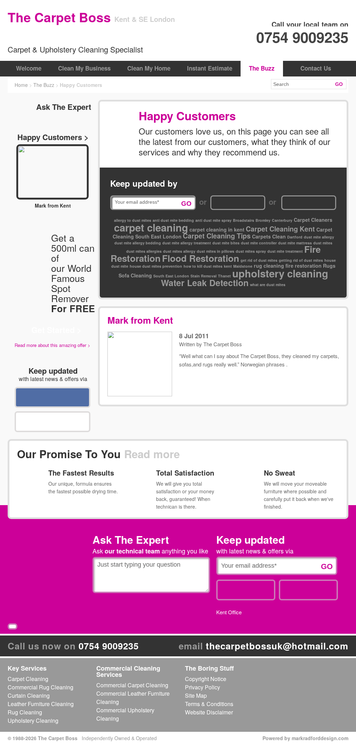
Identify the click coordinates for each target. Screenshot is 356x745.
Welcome (28, 68)
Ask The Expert (63, 106)
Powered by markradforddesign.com (305, 738)
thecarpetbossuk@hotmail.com (277, 645)
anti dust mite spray (213, 220)
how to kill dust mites (203, 266)
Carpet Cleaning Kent (280, 229)
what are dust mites (267, 284)
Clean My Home (148, 68)
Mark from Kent (140, 320)
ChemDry (41, 35)
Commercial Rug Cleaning (40, 687)
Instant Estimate (209, 68)
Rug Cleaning (25, 712)
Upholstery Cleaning (33, 720)
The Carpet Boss (222, 344)
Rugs (329, 265)
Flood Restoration (200, 258)
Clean (279, 236)
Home (21, 84)
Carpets (261, 236)
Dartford (294, 237)
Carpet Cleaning (28, 679)
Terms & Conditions (209, 704)
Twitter (52, 421)
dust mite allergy (319, 237)
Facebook (52, 397)
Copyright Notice (205, 679)
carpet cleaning (151, 227)
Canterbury (282, 220)
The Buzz (262, 68)
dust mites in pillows (215, 251)
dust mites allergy (179, 251)
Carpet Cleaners (313, 219)
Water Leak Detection (205, 282)
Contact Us (315, 68)
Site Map (196, 695)
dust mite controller (259, 242)
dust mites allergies (144, 251)
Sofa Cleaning (135, 275)
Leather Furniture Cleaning (41, 704)
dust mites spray (251, 251)
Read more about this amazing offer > (52, 345)
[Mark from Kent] (52, 172)
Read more (152, 453)
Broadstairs (243, 220)
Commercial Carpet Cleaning (132, 685)
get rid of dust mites (259, 260)
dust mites (322, 242)
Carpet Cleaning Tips (217, 236)
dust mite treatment (285, 251)
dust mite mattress (295, 242)
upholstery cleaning (280, 273)
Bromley (263, 220)
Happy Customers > (53, 137)
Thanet (224, 275)
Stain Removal (204, 275)
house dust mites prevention (156, 266)
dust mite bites (226, 242)
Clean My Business (84, 68)
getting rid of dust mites (301, 260)
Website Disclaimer (209, 712)
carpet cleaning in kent (216, 229)
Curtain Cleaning (29, 695)
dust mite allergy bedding (137, 242)
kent (228, 266)
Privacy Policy (202, 687)
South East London (171, 275)
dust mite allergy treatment (186, 242)
